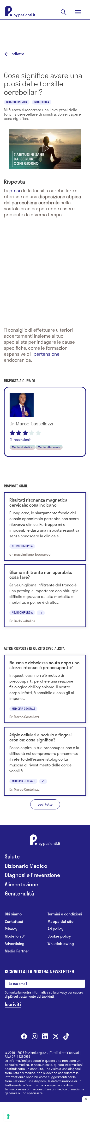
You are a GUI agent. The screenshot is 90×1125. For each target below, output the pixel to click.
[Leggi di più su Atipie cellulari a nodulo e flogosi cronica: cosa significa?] (45, 761)
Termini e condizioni (65, 914)
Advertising (14, 943)
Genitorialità (19, 893)
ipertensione (46, 353)
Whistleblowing (61, 943)
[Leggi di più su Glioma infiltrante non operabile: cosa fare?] (45, 596)
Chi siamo (13, 914)
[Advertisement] (45, 32)
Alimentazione (21, 884)
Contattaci (14, 921)
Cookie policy (59, 936)
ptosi (14, 190)
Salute (12, 856)
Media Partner (17, 951)
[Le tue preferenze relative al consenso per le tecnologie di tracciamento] (8, 1116)
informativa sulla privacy (49, 992)
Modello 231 (15, 936)
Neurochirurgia (16, 102)
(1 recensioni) (20, 439)
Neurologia (41, 102)
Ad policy (55, 929)
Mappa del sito (60, 921)
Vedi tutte (45, 804)
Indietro (17, 54)
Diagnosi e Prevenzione (32, 874)
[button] (45, 148)
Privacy (11, 929)
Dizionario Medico (26, 865)
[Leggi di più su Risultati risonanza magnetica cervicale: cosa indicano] (45, 526)
